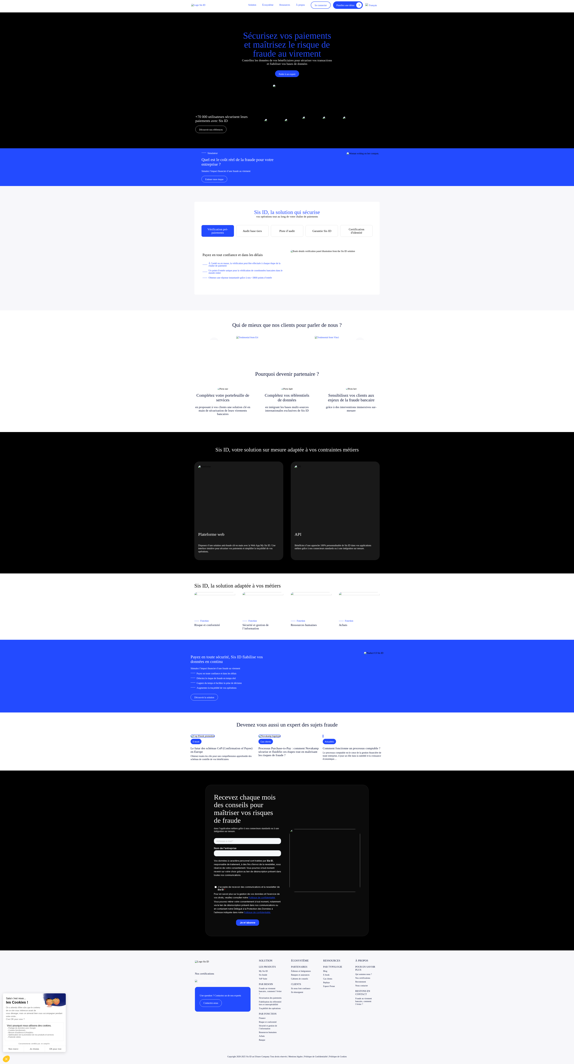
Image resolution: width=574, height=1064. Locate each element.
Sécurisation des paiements (270, 998)
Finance (262, 1018)
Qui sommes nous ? (363, 974)
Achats (262, 1036)
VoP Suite (263, 979)
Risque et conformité (268, 1022)
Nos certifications (362, 978)
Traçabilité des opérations (270, 1008)
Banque (262, 1040)
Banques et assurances (300, 975)
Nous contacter (361, 986)
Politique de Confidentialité (316, 1056)
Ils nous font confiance (300, 988)
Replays (326, 982)
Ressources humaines (268, 1032)
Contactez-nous (210, 1003)
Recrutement (360, 982)
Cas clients (327, 979)
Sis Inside (263, 975)
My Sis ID (263, 971)
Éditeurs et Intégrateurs (301, 971)
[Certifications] (205, 981)
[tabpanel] (287, 264)
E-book (326, 975)
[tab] (217, 231)
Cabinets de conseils (299, 979)
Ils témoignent (297, 992)
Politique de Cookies (338, 1056)
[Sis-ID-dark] (198, 5)
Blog (325, 971)
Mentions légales (295, 1056)
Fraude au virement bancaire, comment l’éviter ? (270, 991)
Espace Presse (329, 986)
